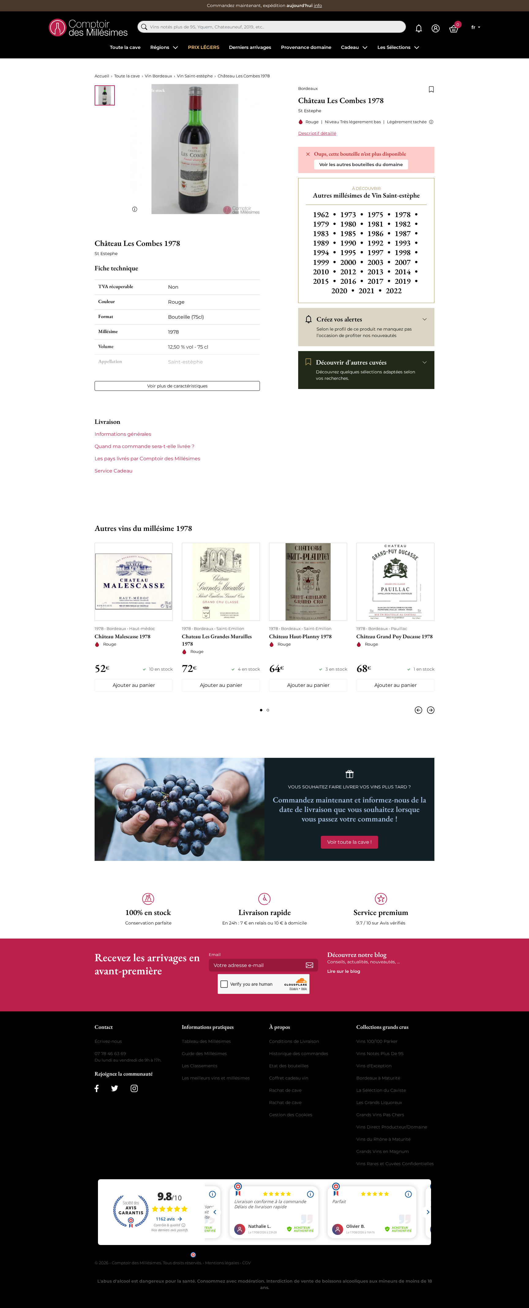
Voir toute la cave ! (349, 842)
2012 (352, 271)
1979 (325, 224)
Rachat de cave (285, 1090)
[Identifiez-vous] (436, 28)
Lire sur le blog (343, 971)
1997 (379, 252)
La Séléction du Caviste (381, 1090)
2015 (325, 281)
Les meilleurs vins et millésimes (216, 1078)
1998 (406, 252)
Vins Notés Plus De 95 (379, 1053)
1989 (325, 243)
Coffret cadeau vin (288, 1078)
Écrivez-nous (108, 1041)
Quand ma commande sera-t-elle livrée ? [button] (144, 446)
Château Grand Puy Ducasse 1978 (394, 636)
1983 (325, 233)
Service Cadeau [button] (114, 471)
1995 (352, 252)
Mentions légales (222, 1262)
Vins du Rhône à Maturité (383, 1139)
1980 (352, 224)
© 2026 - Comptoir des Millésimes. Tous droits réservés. (149, 1262)
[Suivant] (429, 710)
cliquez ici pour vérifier (317, 1254)
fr (474, 27)
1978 (406, 214)
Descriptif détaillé (317, 133)
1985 (352, 233)
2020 (343, 290)
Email (215, 954)
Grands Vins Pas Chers (380, 1114)
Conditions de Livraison (294, 1041)
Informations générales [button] (123, 434)
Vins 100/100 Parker (377, 1041)
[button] (430, 122)
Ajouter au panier (134, 685)
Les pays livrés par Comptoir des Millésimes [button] (147, 458)
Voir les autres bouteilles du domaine (361, 164)
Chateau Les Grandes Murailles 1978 (217, 640)
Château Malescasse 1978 (122, 636)
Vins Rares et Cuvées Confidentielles (395, 1163)
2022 (394, 290)
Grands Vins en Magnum (382, 1151)
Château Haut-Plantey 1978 (300, 636)
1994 (325, 252)
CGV (246, 1262)
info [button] (318, 5)
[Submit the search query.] (144, 27)
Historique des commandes (298, 1053)
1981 (379, 224)
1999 (325, 262)
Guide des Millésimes (204, 1053)
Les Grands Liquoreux (379, 1102)
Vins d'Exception (374, 1066)
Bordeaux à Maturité (378, 1078)
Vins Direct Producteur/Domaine (391, 1127)
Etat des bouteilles (289, 1066)
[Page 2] (268, 710)
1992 (379, 243)
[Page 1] (261, 710)
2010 (325, 271)
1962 (325, 214)
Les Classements (199, 1066)
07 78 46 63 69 (110, 1053)
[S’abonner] (309, 965)
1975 (379, 214)
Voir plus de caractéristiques (177, 386)
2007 (406, 262)
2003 (379, 262)
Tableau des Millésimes (206, 1041)
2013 (379, 271)
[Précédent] (420, 710)
